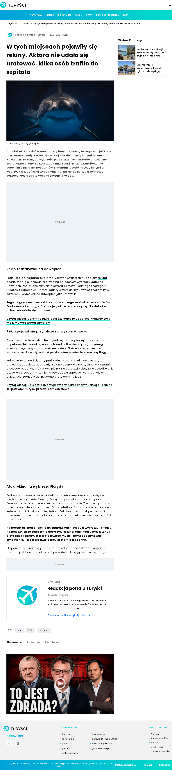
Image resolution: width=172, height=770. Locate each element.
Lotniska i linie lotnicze (58, 15)
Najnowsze (14, 642)
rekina (102, 278)
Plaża (30, 630)
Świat (26, 23)
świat (89, 15)
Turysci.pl (11, 23)
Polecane (33, 642)
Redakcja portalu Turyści (30, 34)
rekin (19, 630)
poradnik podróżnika (107, 15)
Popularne (52, 642)
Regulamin (164, 765)
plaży (50, 360)
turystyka (36, 15)
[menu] (9, 743)
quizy (125, 15)
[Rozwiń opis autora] (77, 608)
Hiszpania (44, 630)
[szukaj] (170, 5)
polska (79, 15)
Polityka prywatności (125, 765)
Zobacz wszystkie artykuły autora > (68, 615)
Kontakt (148, 765)
